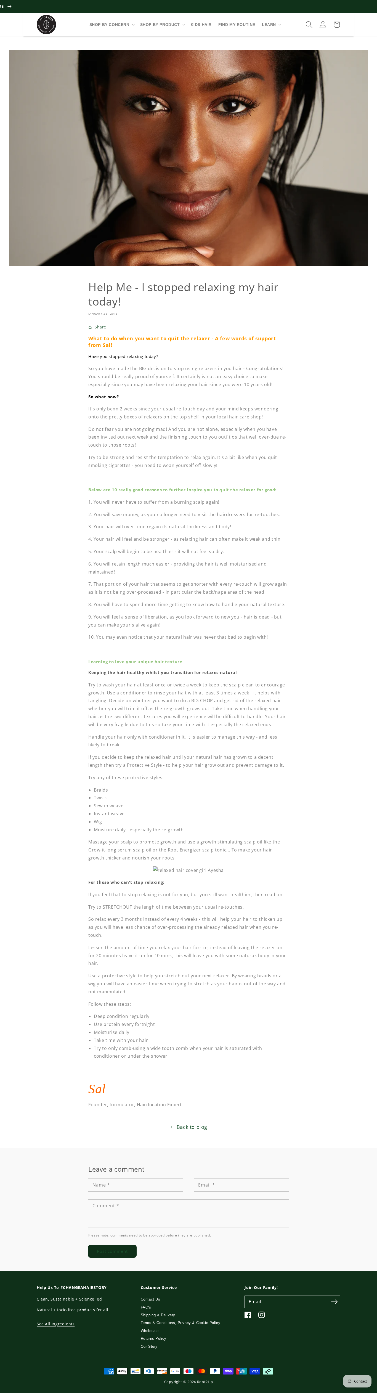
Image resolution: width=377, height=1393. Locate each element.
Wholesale (150, 1331)
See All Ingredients (56, 1323)
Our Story (149, 1346)
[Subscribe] (334, 1302)
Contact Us (150, 1299)
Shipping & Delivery (158, 1315)
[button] (309, 24)
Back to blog (192, 1127)
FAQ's (146, 1307)
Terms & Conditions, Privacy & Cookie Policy (181, 1323)
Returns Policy (153, 1338)
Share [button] (100, 327)
